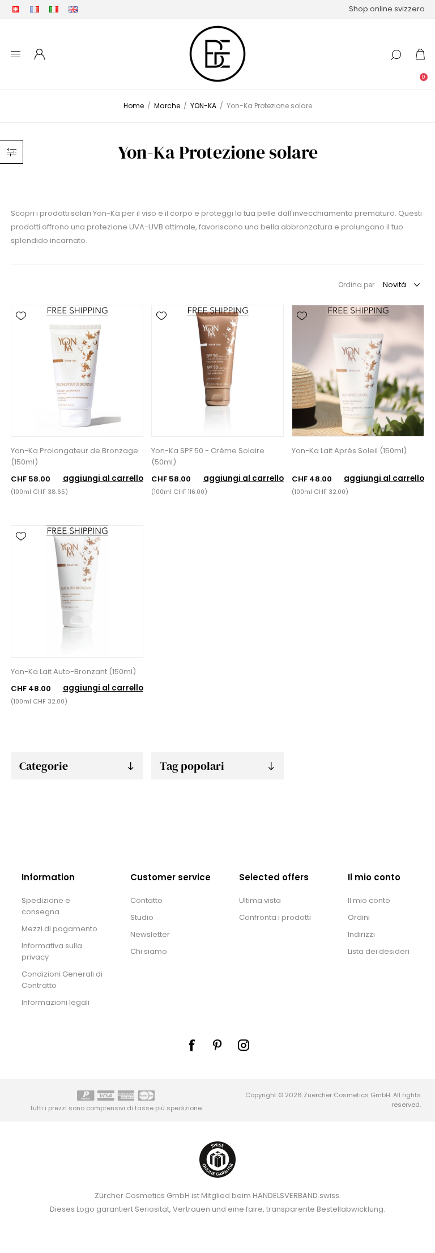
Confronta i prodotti (275, 917)
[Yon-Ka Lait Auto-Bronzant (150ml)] (76, 591)
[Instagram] (243, 1045)
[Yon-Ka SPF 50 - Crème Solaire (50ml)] (217, 370)
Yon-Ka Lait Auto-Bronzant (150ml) (73, 671)
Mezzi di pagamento (59, 928)
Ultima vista (260, 900)
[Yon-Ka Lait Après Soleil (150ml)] (357, 370)
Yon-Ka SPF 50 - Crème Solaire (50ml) (208, 456)
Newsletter (150, 934)
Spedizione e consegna (46, 906)
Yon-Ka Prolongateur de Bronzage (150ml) (74, 456)
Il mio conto (369, 900)
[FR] (34, 9)
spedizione (184, 1108)
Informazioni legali (55, 1002)
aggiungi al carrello (103, 478)
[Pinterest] (217, 1045)
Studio (141, 917)
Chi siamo (148, 951)
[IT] (54, 9)
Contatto (146, 900)
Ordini (359, 917)
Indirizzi (361, 934)
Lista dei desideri (379, 951)
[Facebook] (191, 1045)
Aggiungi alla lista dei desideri (21, 316)
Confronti (21, 332)
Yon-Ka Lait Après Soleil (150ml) (349, 450)
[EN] (73, 9)
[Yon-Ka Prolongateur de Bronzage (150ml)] (76, 370)
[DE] (15, 9)
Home (133, 105)
